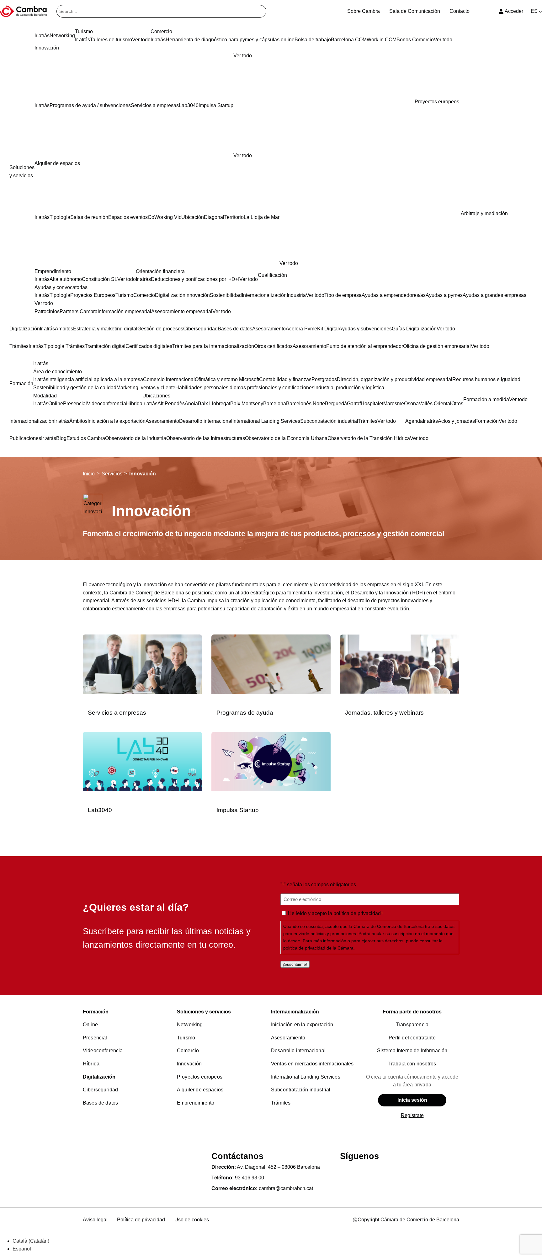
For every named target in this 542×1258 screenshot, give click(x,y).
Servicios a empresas (117, 712)
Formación (96, 1011)
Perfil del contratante (412, 1037)
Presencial (95, 1037)
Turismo (186, 1037)
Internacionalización (295, 1011)
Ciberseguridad (100, 1089)
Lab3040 (100, 810)
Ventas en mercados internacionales (312, 1063)
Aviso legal (95, 1219)
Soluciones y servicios (204, 1011)
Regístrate (412, 1115)
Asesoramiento (288, 1037)
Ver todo (242, 155)
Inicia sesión (412, 1100)
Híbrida (91, 1063)
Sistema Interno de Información (412, 1050)
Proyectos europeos (199, 1076)
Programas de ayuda (244, 712)
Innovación (189, 1063)
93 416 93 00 (249, 1177)
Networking (190, 1024)
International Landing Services (305, 1076)
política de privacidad (357, 913)
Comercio (188, 1050)
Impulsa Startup (237, 810)
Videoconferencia (103, 1050)
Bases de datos (100, 1102)
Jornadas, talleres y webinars (384, 712)
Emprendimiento (195, 1102)
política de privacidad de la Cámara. (319, 947)
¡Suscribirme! (295, 964)
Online (90, 1024)
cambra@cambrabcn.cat (286, 1188)
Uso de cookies (191, 1219)
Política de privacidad (141, 1219)
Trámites (280, 1102)
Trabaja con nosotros (412, 1063)
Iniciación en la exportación (302, 1024)
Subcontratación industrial (300, 1089)
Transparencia (412, 1024)
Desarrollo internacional (298, 1050)
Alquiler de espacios (200, 1089)
